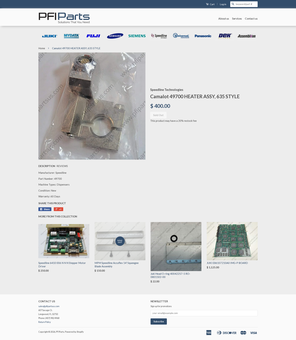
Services (237, 18)
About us (223, 18)
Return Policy (44, 322)
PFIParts (60, 331)
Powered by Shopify (74, 331)
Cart (212, 4)
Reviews (62, 166)
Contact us (251, 18)
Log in (223, 4)
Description (46, 166)
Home (41, 48)
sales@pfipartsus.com (48, 306)
